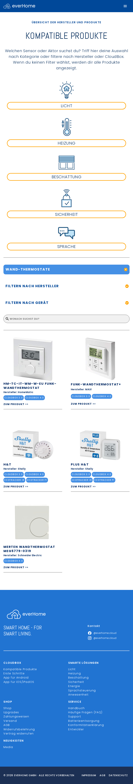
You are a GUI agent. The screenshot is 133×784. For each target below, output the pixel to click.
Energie (74, 686)
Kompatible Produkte (20, 669)
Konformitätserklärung (86, 725)
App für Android (16, 678)
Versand (10, 721)
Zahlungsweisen (16, 716)
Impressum (89, 775)
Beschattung (78, 678)
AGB (6, 725)
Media (8, 747)
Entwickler (76, 729)
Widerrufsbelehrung (19, 729)
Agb (102, 775)
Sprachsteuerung (82, 690)
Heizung (74, 673)
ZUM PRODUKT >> (16, 404)
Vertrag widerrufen (18, 734)
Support (74, 716)
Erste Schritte (14, 673)
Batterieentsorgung (84, 721)
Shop (7, 708)
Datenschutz (118, 775)
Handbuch (76, 708)
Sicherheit (76, 682)
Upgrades (11, 712)
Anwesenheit (78, 695)
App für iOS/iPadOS (18, 682)
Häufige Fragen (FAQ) (85, 712)
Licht (72, 669)
